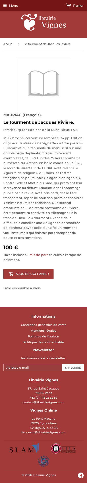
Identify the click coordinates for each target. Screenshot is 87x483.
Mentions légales (43, 330)
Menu (13, 6)
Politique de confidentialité (43, 342)
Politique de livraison (43, 336)
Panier (78, 6)
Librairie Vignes (44, 475)
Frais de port (38, 255)
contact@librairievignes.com (43, 402)
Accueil (8, 44)
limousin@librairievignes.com (43, 432)
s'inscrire (73, 367)
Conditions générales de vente (43, 325)
